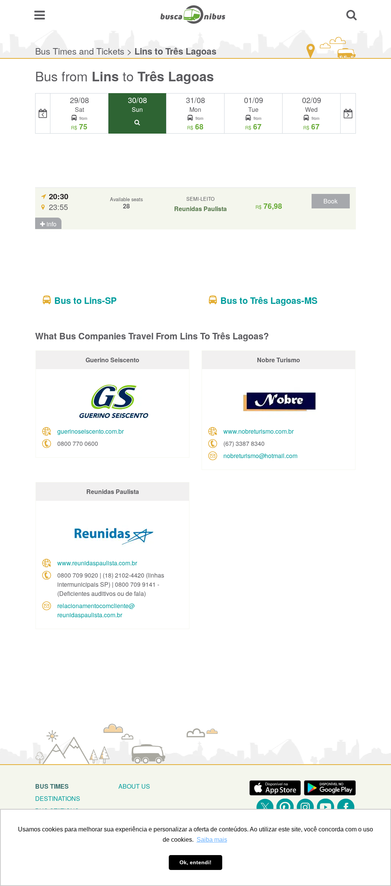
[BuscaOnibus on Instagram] (305, 807)
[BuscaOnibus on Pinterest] (285, 807)
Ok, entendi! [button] (195, 862)
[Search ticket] (351, 14)
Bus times (52, 786)
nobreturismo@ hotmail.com (260, 455)
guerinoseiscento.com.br (90, 431)
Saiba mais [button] (212, 839)
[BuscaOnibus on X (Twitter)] (265, 807)
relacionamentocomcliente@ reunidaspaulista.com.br (96, 610)
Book (330, 201)
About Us (134, 786)
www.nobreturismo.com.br (258, 431)
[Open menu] (39, 14)
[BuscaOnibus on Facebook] (346, 807)
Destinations (57, 798)
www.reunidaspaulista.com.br (97, 562)
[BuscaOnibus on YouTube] (325, 807)
